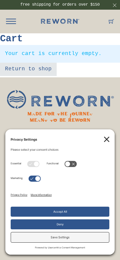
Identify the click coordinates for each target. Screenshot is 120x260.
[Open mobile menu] (11, 21)
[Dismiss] (114, 5)
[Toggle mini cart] (111, 21)
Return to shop (28, 69)
